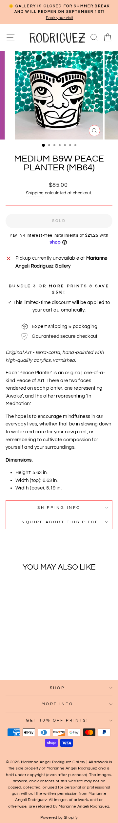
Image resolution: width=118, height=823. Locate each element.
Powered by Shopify (59, 817)
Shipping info (59, 507)
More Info (57, 704)
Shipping (35, 193)
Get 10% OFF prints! (57, 720)
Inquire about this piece (59, 522)
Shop (57, 688)
